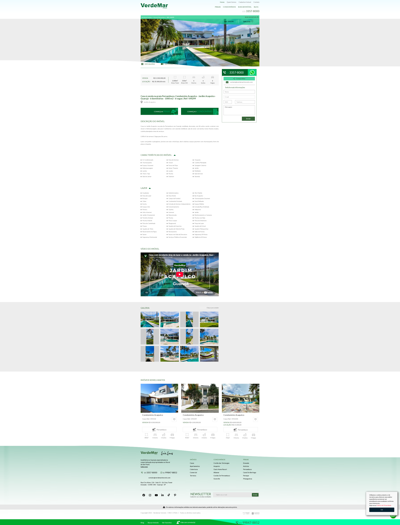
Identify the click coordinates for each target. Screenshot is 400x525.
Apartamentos (195, 466)
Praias (218, 7)
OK (382, 510)
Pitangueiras (247, 479)
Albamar (216, 472)
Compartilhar (240, 78)
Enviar (248, 119)
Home (222, 2)
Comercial (193, 472)
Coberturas (194, 469)
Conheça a (162, 111)
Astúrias (246, 466)
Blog (256, 7)
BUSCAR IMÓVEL (251, 17)
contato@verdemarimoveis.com (159, 478)
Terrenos (193, 476)
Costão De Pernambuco (222, 476)
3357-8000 (150, 472)
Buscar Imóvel (244, 7)
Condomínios (229, 7)
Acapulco (217, 466)
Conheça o (199, 111)
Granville (217, 479)
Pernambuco (247, 469)
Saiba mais (144, 467)
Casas (192, 463)
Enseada (246, 463)
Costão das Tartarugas (221, 463)
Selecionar (247, 21)
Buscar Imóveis (153, 523)
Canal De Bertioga (249, 472)
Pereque (246, 476)
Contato (256, 2)
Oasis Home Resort (220, 469)
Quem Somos (231, 2)
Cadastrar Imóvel (245, 2)
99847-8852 (170, 472)
